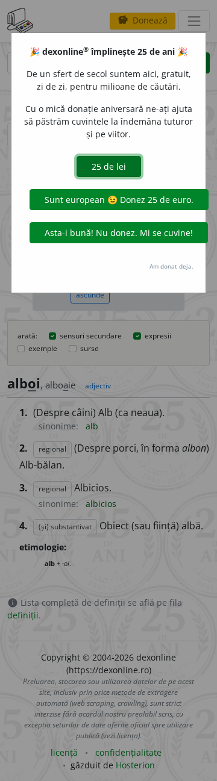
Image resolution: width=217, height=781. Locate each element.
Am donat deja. (171, 266)
